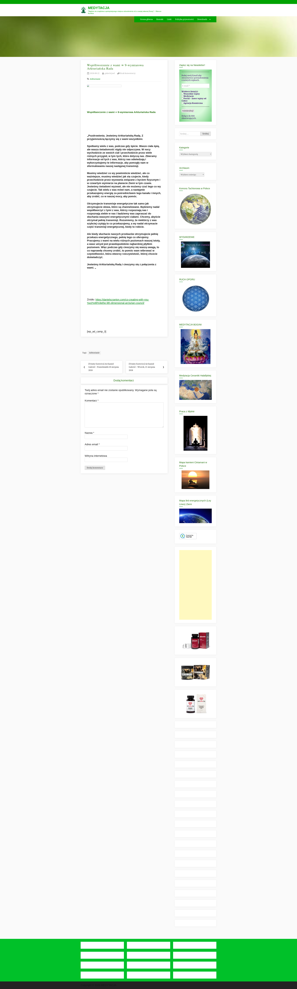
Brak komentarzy (128, 73)
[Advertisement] (195, 585)
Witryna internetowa (96, 455)
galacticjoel (110, 73)
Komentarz (92, 400)
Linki (169, 19)
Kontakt (159, 19)
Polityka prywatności (184, 19)
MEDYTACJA (99, 8)
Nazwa (89, 432)
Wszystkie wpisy (191, 94)
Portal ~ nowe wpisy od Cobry (194, 99)
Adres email (92, 444)
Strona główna (146, 19)
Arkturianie (95, 79)
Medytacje (188, 96)
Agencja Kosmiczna (193, 103)
